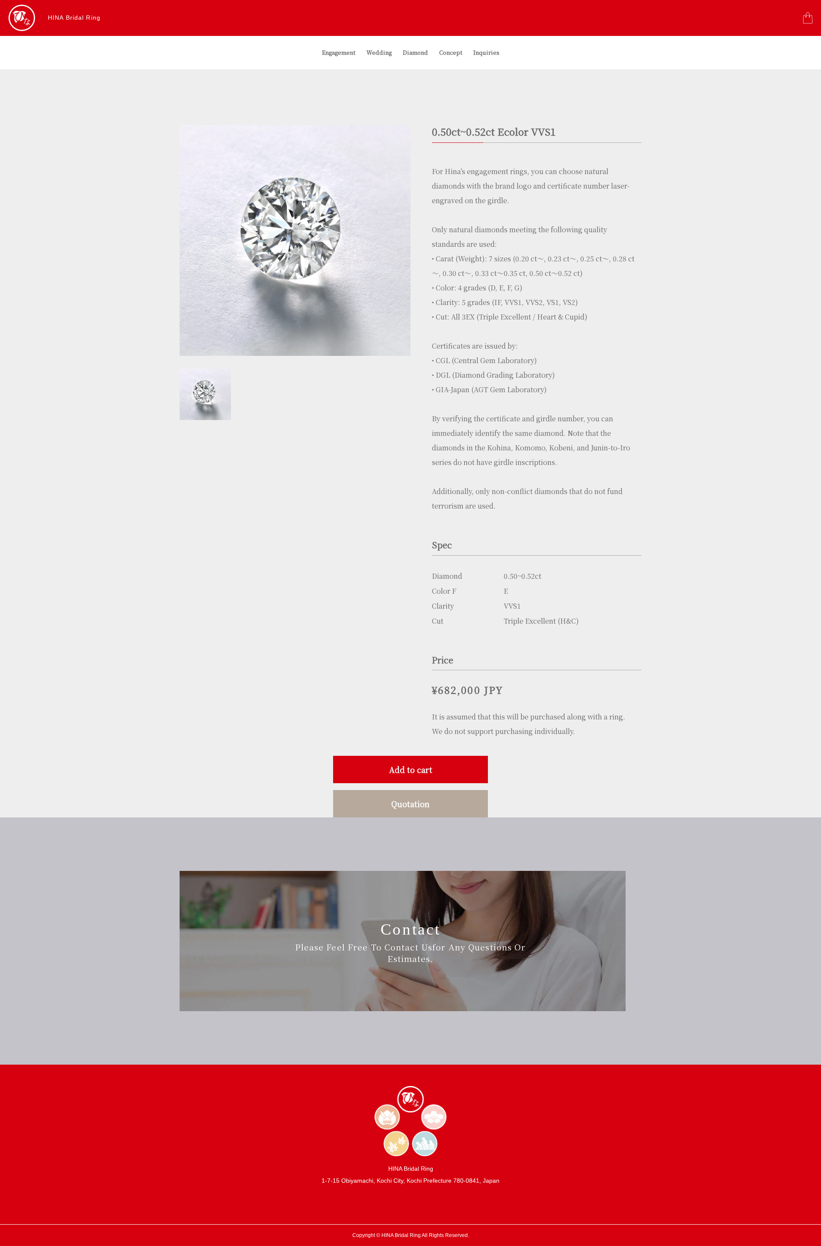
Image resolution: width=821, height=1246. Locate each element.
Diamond (415, 52)
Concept (450, 52)
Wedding (379, 52)
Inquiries (486, 52)
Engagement (338, 52)
